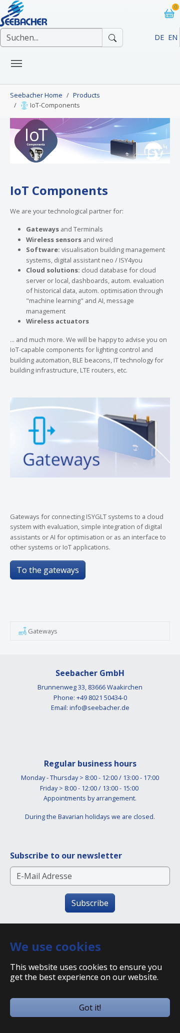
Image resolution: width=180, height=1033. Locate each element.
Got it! (90, 1007)
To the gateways (47, 570)
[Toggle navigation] (16, 63)
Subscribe (90, 903)
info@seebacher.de (100, 707)
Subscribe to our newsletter (66, 855)
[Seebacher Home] (23, 10)
